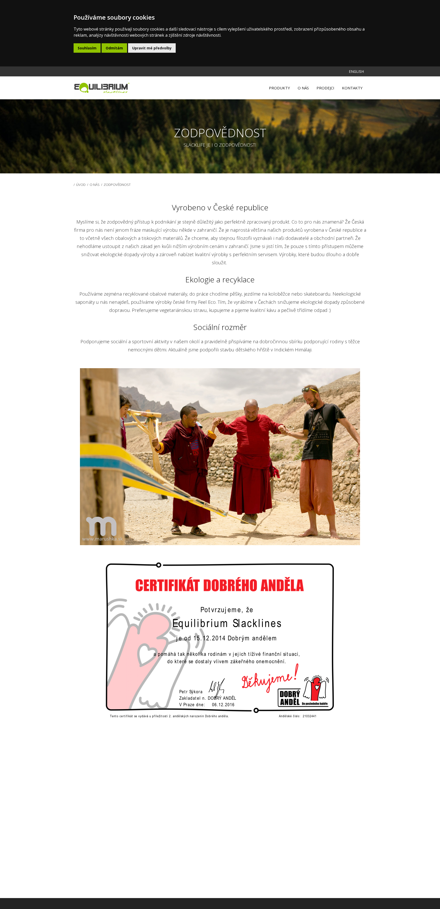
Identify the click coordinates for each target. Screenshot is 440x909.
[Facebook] (328, 69)
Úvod (81, 184)
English (356, 71)
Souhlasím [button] (87, 48)
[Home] (102, 88)
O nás (95, 184)
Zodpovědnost (117, 184)
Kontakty (352, 87)
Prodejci (325, 87)
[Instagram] (343, 69)
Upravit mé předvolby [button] (152, 48)
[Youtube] (333, 69)
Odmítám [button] (114, 48)
